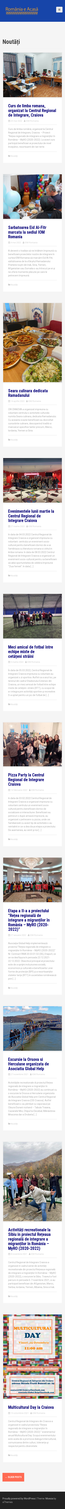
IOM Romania (32, 121)
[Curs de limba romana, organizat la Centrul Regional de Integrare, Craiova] (32, 74)
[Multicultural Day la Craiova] (32, 1356)
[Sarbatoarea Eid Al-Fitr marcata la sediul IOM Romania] (32, 196)
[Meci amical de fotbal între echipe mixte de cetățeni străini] (32, 615)
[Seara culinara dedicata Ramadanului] (32, 342)
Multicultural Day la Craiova (31, 1407)
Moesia (49, 1498)
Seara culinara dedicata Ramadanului (28, 393)
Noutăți (14, 156)
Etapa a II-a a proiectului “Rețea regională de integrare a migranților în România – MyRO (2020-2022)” (29, 920)
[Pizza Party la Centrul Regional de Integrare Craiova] (32, 744)
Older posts (13, 1477)
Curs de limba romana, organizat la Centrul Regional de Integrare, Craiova (32, 110)
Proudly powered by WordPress (18, 1498)
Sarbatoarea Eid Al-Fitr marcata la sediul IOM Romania (27, 232)
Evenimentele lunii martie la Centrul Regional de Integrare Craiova (31, 516)
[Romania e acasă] (21, 10)
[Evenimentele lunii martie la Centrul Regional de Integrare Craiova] (32, 480)
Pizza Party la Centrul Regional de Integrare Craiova (26, 780)
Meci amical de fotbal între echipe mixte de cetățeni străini (30, 652)
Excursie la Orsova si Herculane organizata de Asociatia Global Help (28, 1064)
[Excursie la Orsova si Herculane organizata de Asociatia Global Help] (32, 1028)
